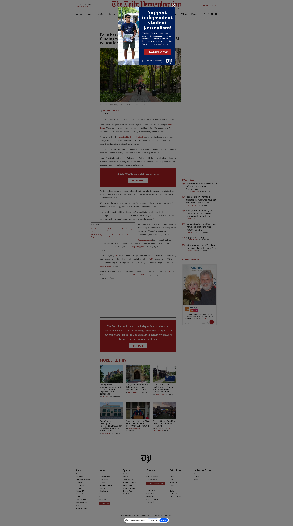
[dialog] (146, 263)
